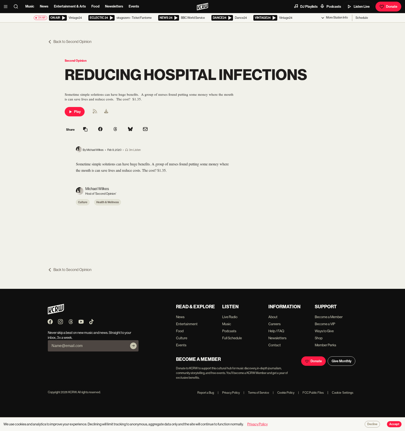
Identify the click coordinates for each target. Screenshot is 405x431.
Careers (274, 324)
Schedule (362, 17)
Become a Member (329, 317)
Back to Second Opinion (72, 41)
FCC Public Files (311, 392)
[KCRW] (56, 313)
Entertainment (187, 324)
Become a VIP (325, 324)
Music (29, 6)
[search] (17, 6)
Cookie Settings (342, 392)
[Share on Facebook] (100, 129)
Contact (274, 345)
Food (95, 6)
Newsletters (114, 6)
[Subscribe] (133, 346)
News (44, 6)
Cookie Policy (283, 392)
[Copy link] (85, 129)
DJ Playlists (309, 6)
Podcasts (333, 6)
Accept (394, 424)
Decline (372, 424)
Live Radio (229, 317)
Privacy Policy (229, 392)
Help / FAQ (276, 331)
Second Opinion (75, 60)
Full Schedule (232, 338)
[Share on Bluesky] (130, 129)
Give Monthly (341, 361)
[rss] (95, 113)
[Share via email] (145, 129)
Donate (391, 6)
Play (77, 112)
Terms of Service (256, 392)
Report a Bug (205, 392)
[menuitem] (106, 111)
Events (134, 6)
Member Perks (325, 345)
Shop (318, 338)
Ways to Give (324, 331)
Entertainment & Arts (70, 6)
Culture (82, 202)
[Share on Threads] (115, 129)
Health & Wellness (107, 202)
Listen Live (362, 6)
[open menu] (7, 6)
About (273, 317)
